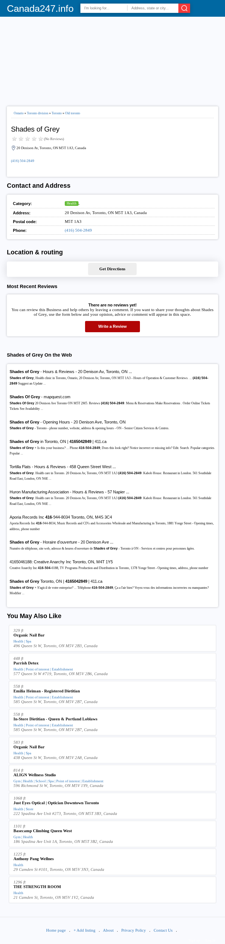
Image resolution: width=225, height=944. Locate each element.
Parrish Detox (26, 663)
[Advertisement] (112, 59)
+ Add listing (84, 930)
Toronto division (37, 113)
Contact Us (163, 930)
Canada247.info (40, 8)
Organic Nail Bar (29, 635)
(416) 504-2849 (22, 161)
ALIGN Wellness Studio (34, 775)
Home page (56, 930)
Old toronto (72, 113)
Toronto (57, 113)
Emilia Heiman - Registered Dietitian (46, 691)
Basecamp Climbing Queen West (42, 831)
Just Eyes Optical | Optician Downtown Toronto (56, 803)
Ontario (19, 113)
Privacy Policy (133, 930)
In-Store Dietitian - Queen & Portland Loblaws (55, 719)
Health (72, 203)
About (108, 930)
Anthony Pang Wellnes (33, 859)
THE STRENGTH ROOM (37, 887)
